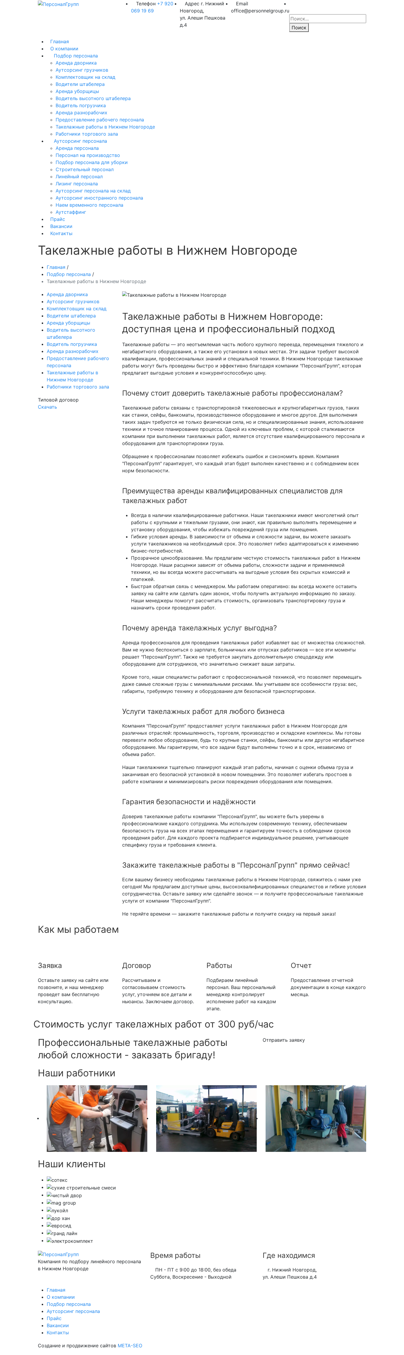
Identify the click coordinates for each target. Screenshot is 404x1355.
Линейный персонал (79, 176)
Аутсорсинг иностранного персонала (99, 198)
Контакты (61, 233)
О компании (64, 49)
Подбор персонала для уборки (92, 162)
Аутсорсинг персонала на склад (93, 191)
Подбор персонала (76, 56)
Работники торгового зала (87, 134)
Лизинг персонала (77, 184)
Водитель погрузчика (81, 105)
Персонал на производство (88, 155)
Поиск (299, 27)
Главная (59, 41)
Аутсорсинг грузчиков (82, 70)
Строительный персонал (85, 169)
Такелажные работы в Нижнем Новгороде (105, 127)
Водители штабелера (80, 84)
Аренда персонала (77, 148)
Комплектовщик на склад (85, 77)
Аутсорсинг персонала (80, 141)
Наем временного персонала (89, 205)
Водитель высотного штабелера (93, 98)
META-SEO (130, 1345)
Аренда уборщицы (77, 91)
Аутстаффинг (71, 212)
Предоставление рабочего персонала (100, 120)
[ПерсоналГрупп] (58, 4)
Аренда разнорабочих (81, 112)
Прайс (57, 219)
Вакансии (61, 226)
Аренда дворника (76, 63)
